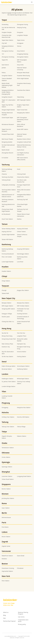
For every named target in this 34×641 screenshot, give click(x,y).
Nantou (19, 219)
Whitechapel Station (23, 378)
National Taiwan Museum (22, 135)
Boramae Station (7, 369)
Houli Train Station (7, 219)
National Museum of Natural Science (8, 195)
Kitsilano (4, 558)
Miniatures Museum (8, 124)
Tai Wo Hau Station (7, 356)
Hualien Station (6, 271)
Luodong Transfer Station (7, 397)
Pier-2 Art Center (7, 257)
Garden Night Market (8, 234)
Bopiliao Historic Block (24, 139)
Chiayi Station (6, 281)
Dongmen (20, 32)
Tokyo (4, 431)
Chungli (4, 290)
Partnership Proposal (9, 621)
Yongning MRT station (8, 309)
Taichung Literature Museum (7, 200)
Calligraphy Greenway (8, 185)
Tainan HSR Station (7, 239)
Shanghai (6, 472)
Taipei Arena (20, 40)
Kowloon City (6, 347)
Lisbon (4, 532)
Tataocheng (20, 97)
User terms (21, 617)
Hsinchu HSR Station (23, 417)
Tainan (4, 224)
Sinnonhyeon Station (23, 366)
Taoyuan (5, 286)
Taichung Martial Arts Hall (8, 205)
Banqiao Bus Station (23, 303)
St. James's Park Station (9, 381)
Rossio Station (6, 536)
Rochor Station (6, 489)
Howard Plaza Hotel (8, 134)
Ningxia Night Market (8, 110)
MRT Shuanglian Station (22, 61)
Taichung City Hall (22, 199)
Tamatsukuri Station (8, 447)
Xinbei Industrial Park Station (23, 322)
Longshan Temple (22, 35)
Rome (4, 503)
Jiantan (4, 67)
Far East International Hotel (8, 146)
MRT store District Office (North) (22, 158)
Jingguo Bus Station (23, 290)
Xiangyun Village (7, 313)
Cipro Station (6, 508)
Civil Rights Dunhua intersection (23, 154)
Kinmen (5, 494)
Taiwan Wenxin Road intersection (23, 215)
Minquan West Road (23, 72)
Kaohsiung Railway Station (7, 250)
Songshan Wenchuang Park (23, 84)
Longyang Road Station (24, 476)
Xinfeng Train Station (8, 417)
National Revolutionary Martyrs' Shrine (24, 146)
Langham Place (21, 336)
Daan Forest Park (22, 110)
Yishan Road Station (8, 479)
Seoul (4, 361)
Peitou (4, 72)
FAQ (4, 618)
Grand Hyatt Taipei (7, 117)
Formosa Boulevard (8, 254)
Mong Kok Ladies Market (22, 340)
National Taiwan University (22, 68)
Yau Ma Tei (5, 333)
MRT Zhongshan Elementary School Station (22, 119)
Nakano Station (21, 436)
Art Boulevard (6, 214)
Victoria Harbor (21, 351)
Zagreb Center (6, 546)
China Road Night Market (22, 205)
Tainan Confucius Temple (22, 235)
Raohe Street (5, 150)
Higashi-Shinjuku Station (7, 437)
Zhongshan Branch (7, 153)
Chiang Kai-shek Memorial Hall (6, 36)
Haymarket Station (7, 571)
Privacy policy (22, 624)
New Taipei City (8, 298)
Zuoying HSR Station (23, 249)
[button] (31, 2)
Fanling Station (21, 356)
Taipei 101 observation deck (8, 101)
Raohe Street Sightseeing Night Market (7, 85)
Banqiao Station (6, 303)
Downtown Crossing (8, 568)
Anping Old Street (22, 228)
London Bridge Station (8, 386)
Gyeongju (6, 462)
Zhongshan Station (22, 57)
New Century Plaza (7, 344)
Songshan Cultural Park (24, 142)
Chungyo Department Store (23, 186)
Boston (5, 563)
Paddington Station (7, 378)
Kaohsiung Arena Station (22, 258)
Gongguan (20, 43)
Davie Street (20, 555)
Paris (4, 522)
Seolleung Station (22, 369)
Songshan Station (7, 75)
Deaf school (20, 150)
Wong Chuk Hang (7, 336)
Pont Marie (5, 527)
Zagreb (5, 541)
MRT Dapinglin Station (23, 100)
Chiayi (4, 276)
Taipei (4, 20)
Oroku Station (6, 457)
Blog (4, 615)
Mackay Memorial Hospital (7, 113)
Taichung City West (7, 177)
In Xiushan (5, 157)
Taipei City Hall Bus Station (7, 106)
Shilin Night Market (23, 78)
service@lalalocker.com (10, 636)
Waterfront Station (7, 555)
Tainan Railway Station (8, 228)
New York (6, 576)
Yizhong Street (21, 174)
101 (3, 54)
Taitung (5, 422)
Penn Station (5, 581)
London (5, 374)
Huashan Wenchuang (23, 75)
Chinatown (20, 568)
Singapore (6, 484)
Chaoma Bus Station (23, 177)
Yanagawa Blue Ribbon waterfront (24, 195)
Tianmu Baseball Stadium (7, 79)
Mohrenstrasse (6, 517)
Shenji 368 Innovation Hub (23, 190)
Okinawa (5, 453)
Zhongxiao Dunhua (7, 51)
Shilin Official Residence (21, 125)
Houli (18, 169)
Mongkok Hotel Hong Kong (23, 348)
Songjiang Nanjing (22, 54)
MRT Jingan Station (7, 306)
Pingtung (6, 403)
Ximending (5, 24)
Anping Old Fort (6, 231)
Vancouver (6, 551)
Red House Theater (7, 139)
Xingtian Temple (6, 32)
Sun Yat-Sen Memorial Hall (8, 28)
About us (5, 612)
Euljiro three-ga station (8, 366)
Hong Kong (6, 328)
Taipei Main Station (7, 40)
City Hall (4, 43)
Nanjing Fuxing (21, 27)
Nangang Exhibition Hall (8, 47)
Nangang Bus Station (23, 112)
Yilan (4, 391)
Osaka (4, 443)
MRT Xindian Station (23, 306)
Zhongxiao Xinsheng (8, 57)
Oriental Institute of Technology (23, 317)
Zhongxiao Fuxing (22, 24)
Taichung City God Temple (22, 210)
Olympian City (21, 344)
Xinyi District (21, 51)
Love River (20, 262)
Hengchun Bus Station (23, 407)
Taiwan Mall (5, 293)
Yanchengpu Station (23, 254)
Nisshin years (6, 316)
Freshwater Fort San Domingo (23, 310)
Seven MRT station (22, 129)
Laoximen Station (7, 476)
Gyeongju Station (7, 467)
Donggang (5, 407)
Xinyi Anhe (20, 65)
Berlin (4, 513)
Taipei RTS (5, 60)
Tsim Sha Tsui (21, 333)
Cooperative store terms (23, 620)
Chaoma (4, 174)
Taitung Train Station (8, 426)
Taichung (6, 164)
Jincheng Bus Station (8, 498)
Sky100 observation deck (8, 352)
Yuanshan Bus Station (23, 90)
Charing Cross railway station (23, 382)
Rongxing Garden (7, 142)
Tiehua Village (21, 426)
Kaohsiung (6, 244)
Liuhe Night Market (7, 262)
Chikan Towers (21, 231)
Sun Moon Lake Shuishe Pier (21, 181)
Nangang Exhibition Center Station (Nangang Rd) (8, 92)
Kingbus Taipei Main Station (23, 106)
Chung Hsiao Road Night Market (7, 210)
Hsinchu (5, 412)
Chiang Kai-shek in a (8, 321)
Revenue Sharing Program (23, 613)
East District (5, 65)
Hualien (5, 267)
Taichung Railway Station (7, 170)
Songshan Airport (7, 97)
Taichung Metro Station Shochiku (9, 190)
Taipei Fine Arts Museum (6, 130)
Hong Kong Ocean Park (9, 339)
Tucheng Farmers (22, 313)
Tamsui (19, 46)
